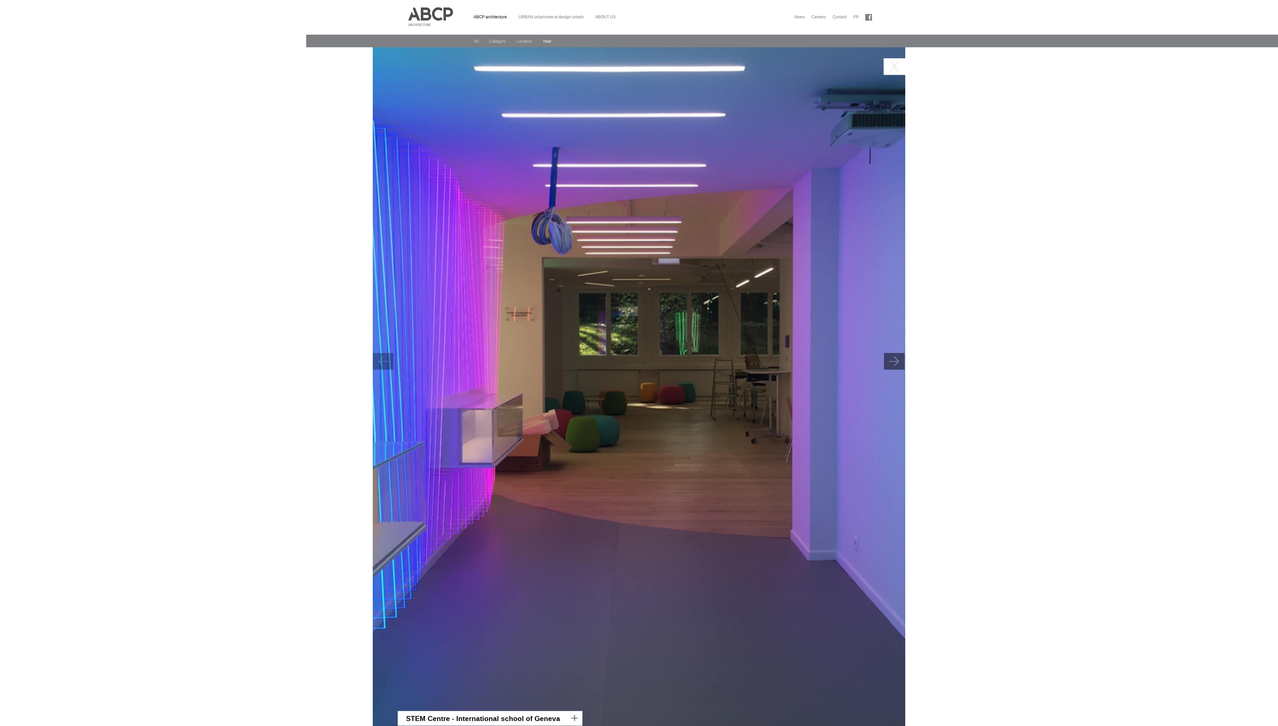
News (799, 17)
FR (856, 17)
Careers (818, 17)
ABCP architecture (490, 17)
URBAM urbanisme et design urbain (551, 17)
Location (524, 41)
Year (547, 41)
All (476, 41)
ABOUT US (605, 17)
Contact (840, 17)
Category (497, 41)
